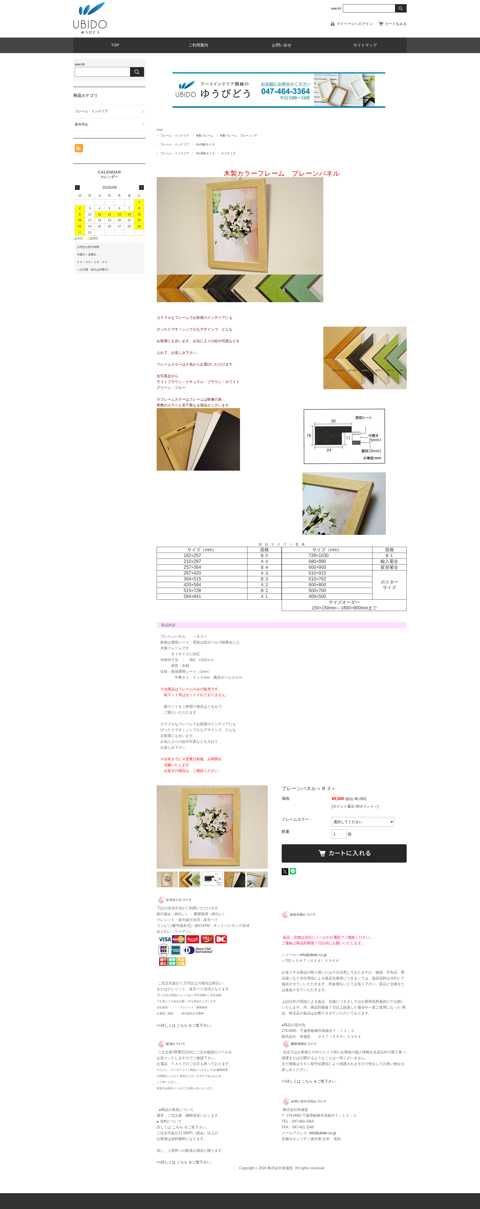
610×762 (317, 579)
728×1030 (319, 555)
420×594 (192, 584)
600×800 (317, 584)
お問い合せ (281, 45)
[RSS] (79, 149)
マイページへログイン (355, 24)
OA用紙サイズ (205, 144)
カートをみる (396, 24)
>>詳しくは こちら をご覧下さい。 (185, 1025)
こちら (212, 706)
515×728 (192, 590)
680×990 (317, 561)
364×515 (192, 579)
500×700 (317, 590)
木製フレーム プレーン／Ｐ (239, 135)
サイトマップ (365, 45)
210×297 (192, 561)
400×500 (317, 596)
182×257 (192, 555)
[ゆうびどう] (90, 33)
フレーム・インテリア (174, 135)
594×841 (192, 596)
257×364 (192, 567)
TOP (115, 45)
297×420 (192, 573)
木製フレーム (204, 135)
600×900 (317, 567)
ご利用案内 (198, 45)
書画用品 (81, 124)
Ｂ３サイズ (228, 153)
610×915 (317, 573)
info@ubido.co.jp (313, 955)
